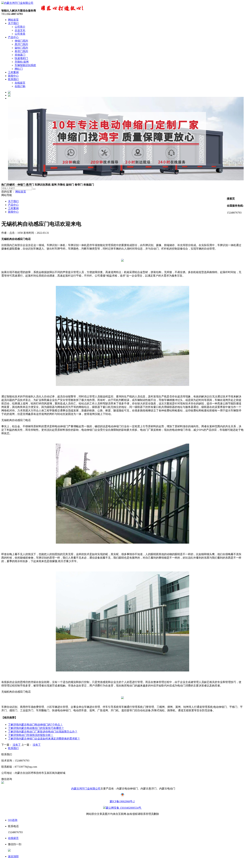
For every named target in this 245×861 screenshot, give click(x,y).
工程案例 (13, 72)
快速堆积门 (21, 58)
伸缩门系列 (21, 40)
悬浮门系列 (21, 44)
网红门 (19, 68)
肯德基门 (20, 54)
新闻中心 (13, 75)
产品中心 (13, 37)
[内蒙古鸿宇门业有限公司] (17, 3)
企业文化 (20, 30)
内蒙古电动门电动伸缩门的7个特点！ (35, 724)
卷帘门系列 (21, 51)
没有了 (17, 744)
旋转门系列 (21, 47)
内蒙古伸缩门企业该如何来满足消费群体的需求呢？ (44, 738)
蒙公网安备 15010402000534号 (124, 807)
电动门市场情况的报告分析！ (30, 735)
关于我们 (13, 23)
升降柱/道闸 (22, 61)
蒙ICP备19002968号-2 (122, 801)
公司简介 (20, 26)
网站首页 (13, 19)
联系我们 (13, 79)
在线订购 (20, 86)
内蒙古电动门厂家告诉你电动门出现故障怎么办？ (42, 731)
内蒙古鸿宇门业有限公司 (85, 788)
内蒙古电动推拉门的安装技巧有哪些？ (36, 728)
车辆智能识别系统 (25, 65)
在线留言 (20, 82)
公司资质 (20, 33)
